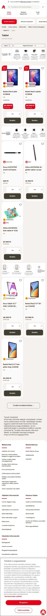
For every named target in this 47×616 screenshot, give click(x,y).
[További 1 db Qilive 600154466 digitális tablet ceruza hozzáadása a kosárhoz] (42, 189)
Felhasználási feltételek (33, 510)
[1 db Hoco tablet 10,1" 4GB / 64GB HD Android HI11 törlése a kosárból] (5, 326)
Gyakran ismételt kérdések (34, 502)
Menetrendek (30, 513)
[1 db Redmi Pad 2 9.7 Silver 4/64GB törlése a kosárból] (27, 326)
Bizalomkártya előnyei (32, 451)
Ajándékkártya (30, 506)
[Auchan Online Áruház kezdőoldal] (3, 7)
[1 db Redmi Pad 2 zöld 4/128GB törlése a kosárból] (5, 114)
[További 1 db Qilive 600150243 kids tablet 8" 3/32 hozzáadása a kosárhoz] (19, 250)
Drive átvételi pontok (8, 469)
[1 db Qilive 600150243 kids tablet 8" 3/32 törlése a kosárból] (5, 250)
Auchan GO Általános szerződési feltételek (35, 522)
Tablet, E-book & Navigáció (36, 27)
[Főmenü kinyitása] (43, 7)
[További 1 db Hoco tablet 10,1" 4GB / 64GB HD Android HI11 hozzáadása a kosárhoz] (19, 326)
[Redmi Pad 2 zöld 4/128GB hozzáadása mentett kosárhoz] (20, 68)
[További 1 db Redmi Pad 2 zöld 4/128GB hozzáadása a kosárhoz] (19, 114)
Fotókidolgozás (30, 517)
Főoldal (4, 27)
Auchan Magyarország (8, 502)
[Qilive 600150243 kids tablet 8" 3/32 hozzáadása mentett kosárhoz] (20, 204)
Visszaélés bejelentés (8, 525)
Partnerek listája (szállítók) (13, 596)
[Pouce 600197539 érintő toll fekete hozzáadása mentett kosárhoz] (20, 143)
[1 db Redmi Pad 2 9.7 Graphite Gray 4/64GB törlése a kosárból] (5, 387)
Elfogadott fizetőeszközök (9, 550)
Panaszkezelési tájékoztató (10, 554)
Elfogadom (23, 603)
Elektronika (22, 27)
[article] (12, 96)
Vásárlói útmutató (7, 546)
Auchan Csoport (6, 506)
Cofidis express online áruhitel (11, 473)
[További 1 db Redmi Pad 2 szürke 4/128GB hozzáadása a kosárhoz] (42, 114)
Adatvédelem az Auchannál (10, 510)
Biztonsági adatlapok (32, 526)
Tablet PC (6, 30)
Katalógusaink (6, 542)
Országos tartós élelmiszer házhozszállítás (10, 465)
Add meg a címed (25, 2)
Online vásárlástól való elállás (11, 489)
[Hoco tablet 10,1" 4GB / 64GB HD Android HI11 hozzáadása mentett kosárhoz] (20, 280)
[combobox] (23, 7)
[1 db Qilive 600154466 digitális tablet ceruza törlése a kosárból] (27, 189)
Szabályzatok (30, 455)
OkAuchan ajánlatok (27, 21)
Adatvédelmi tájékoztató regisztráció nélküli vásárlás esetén (10, 483)
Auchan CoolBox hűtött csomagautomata (9, 460)
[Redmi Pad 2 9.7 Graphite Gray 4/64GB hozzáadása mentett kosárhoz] (20, 341)
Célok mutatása (23, 610)
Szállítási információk (8, 451)
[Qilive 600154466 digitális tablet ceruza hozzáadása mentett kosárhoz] (42, 143)
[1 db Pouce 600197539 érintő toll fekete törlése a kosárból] (5, 189)
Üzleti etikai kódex (7, 513)
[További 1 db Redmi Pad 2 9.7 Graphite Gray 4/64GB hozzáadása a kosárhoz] (19, 387)
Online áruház (12, 27)
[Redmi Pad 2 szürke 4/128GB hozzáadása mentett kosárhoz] (42, 68)
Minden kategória (9, 21)
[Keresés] (9, 7)
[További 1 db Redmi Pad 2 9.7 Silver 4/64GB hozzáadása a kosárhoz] (42, 326)
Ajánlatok (28, 459)
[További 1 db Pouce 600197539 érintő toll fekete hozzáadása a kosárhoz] (19, 189)
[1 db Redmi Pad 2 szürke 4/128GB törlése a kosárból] (27, 114)
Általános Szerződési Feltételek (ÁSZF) (11, 477)
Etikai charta (5, 521)
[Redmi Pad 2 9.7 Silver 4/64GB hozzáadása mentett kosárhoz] (42, 280)
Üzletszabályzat (6, 529)
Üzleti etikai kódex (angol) (9, 517)
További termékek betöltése (23, 405)
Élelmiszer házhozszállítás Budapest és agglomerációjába (11, 455)
